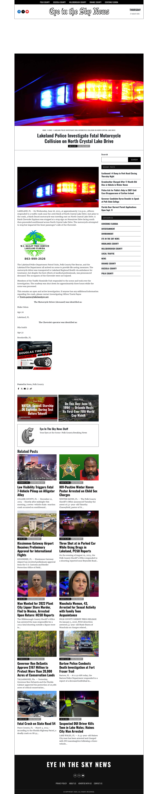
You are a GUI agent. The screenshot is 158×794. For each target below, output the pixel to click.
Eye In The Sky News (110, 238)
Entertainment (108, 228)
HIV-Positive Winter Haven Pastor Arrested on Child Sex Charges (78, 491)
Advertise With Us (85, 783)
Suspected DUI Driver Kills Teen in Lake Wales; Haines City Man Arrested (76, 727)
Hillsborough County (77, 2)
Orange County (95, 2)
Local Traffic (107, 253)
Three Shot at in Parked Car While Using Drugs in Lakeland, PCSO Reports (77, 547)
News (79, 146)
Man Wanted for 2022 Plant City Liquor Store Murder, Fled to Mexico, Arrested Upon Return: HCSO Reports (35, 609)
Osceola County (59, 2)
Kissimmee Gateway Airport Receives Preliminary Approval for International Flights (35, 549)
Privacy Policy (61, 783)
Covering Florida (111, 2)
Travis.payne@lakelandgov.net (34, 297)
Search (104, 154)
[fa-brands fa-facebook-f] (19, 11)
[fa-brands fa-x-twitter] (23, 11)
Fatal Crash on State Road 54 (36, 723)
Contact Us (98, 783)
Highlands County (110, 243)
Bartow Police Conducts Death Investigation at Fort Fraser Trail (77, 667)
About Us (72, 783)
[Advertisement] (79, 36)
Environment (107, 233)
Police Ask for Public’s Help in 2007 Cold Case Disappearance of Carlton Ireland (118, 192)
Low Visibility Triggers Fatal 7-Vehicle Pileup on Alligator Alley (36, 491)
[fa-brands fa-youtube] (27, 11)
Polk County (45, 2)
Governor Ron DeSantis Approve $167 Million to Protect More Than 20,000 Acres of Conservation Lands (36, 669)
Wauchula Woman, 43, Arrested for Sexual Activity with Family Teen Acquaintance (77, 609)
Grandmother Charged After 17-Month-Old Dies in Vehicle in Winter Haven (119, 183)
